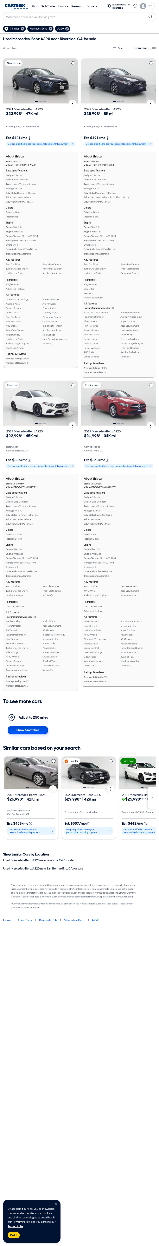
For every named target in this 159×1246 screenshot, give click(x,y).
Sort (121, 48)
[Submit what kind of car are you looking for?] (150, 16)
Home (7, 920)
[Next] (73, 80)
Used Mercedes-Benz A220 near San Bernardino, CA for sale (43, 868)
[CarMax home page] (16, 6)
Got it (13, 1235)
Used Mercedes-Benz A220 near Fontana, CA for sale (38, 860)
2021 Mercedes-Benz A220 (24, 109)
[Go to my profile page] (146, 6)
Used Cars (25, 920)
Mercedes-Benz (74, 920)
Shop (34, 6)
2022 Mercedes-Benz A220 (102, 109)
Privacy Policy (21, 1221)
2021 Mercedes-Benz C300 (140, 794)
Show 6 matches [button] (27, 730)
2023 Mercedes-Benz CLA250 (27, 794)
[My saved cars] (135, 6)
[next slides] (152, 798)
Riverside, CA (48, 920)
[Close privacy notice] (56, 1204)
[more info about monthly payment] (29, 138)
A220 (95, 920)
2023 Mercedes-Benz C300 (83, 794)
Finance (63, 6)
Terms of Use (15, 1226)
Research (77, 6)
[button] (14, 29)
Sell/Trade (48, 6)
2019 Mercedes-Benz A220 (24, 431)
